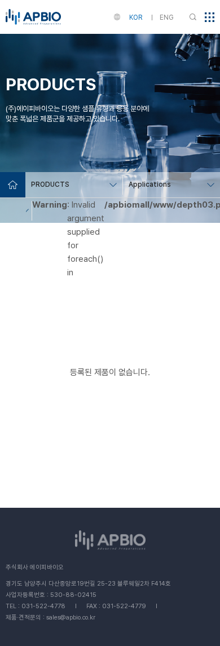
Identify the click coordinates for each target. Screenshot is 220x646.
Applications (150, 184)
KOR (135, 17)
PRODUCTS (50, 184)
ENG (167, 17)
